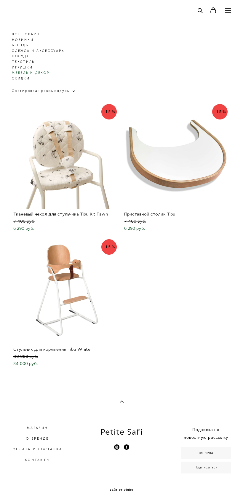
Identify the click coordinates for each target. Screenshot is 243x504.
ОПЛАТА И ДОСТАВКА (38, 449)
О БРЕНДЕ (37, 439)
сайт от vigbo (121, 489)
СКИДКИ (21, 78)
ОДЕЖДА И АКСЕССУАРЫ (38, 51)
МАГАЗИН (37, 428)
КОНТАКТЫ (37, 460)
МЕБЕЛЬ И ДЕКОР (30, 73)
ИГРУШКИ (22, 67)
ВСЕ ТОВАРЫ (26, 34)
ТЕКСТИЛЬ (23, 62)
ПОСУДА (20, 56)
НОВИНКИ (22, 40)
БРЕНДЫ (20, 45)
